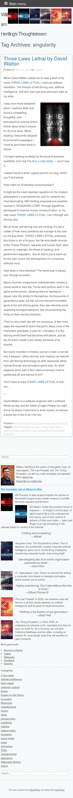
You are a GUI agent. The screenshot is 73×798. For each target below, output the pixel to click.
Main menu (17, 3)
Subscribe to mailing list (29, 481)
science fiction (58, 423)
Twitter (7, 653)
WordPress (35, 789)
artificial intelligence (24, 423)
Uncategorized (8, 754)
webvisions (7, 758)
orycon (4, 710)
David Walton (56, 426)
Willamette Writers (11, 762)
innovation (6, 699)
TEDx (4, 750)
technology (7, 746)
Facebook (9, 660)
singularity (43, 430)
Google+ (8, 663)
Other (4, 714)
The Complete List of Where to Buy (21, 489)
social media (7, 738)
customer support (10, 687)
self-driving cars (28, 430)
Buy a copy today (42, 161)
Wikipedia (9, 657)
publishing (6, 722)
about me (27, 477)
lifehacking (6, 703)
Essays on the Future (12, 695)
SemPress (60, 789)
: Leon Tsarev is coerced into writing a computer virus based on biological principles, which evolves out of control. (43, 576)
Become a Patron (13, 650)
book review (43, 423)
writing (4, 766)
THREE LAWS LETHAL (25, 82)
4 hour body (7, 675)
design (4, 691)
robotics (5, 726)
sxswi (4, 742)
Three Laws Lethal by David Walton (35, 61)
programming (8, 718)
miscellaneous (8, 706)
